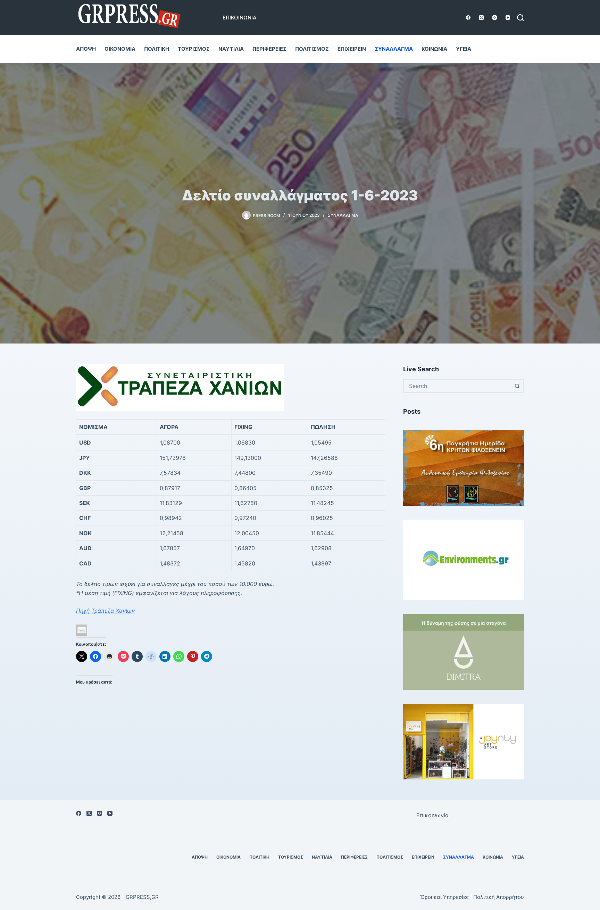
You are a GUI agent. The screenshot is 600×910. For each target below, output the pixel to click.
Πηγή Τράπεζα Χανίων (105, 610)
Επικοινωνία (240, 17)
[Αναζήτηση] (520, 17)
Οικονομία (120, 49)
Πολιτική (156, 49)
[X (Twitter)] (481, 17)
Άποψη (86, 49)
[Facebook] (468, 17)
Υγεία (463, 49)
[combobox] (457, 386)
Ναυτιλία (231, 49)
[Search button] (517, 386)
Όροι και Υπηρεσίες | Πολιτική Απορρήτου (472, 897)
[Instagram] (494, 17)
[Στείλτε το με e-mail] (81, 630)
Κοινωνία (434, 49)
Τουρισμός (194, 49)
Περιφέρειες (269, 49)
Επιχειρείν (352, 49)
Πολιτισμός (312, 49)
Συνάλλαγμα (394, 49)
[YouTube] (508, 17)
